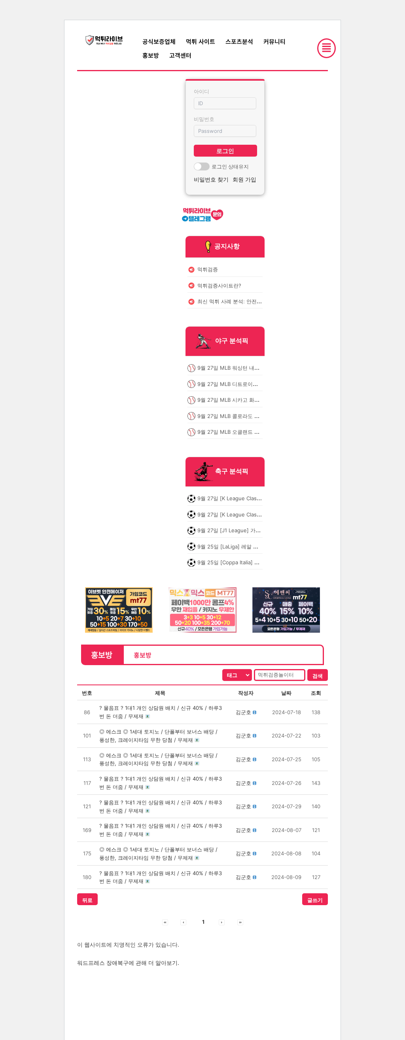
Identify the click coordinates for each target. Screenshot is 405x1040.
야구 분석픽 (231, 341)
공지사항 (227, 246)
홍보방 (150, 55)
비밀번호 (204, 119)
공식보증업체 (159, 41)
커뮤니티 (274, 41)
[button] (243, 712)
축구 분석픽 (231, 471)
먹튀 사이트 (200, 41)
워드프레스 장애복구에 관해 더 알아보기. (128, 962)
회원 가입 (244, 179)
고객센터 (180, 55)
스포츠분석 (239, 41)
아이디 (201, 91)
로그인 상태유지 (230, 166)
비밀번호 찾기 (211, 179)
